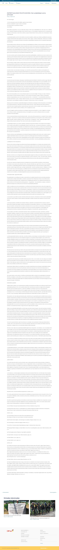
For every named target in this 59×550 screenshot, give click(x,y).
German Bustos (15, 548)
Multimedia (47, 3)
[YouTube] (55, 0)
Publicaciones (54, 3)
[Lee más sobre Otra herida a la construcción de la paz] (16, 507)
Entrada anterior (5, 492)
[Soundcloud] (46, 548)
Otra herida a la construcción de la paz (12, 515)
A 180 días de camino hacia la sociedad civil (39, 518)
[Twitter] (52, 0)
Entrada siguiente (53, 492)
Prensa (41, 3)
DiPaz (6, 3)
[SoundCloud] (56, 0)
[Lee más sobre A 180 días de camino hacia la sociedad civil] (42, 508)
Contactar (41, 543)
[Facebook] (51, 0)
